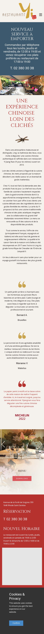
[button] (3, 85)
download (22, 478)
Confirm (16, 623)
